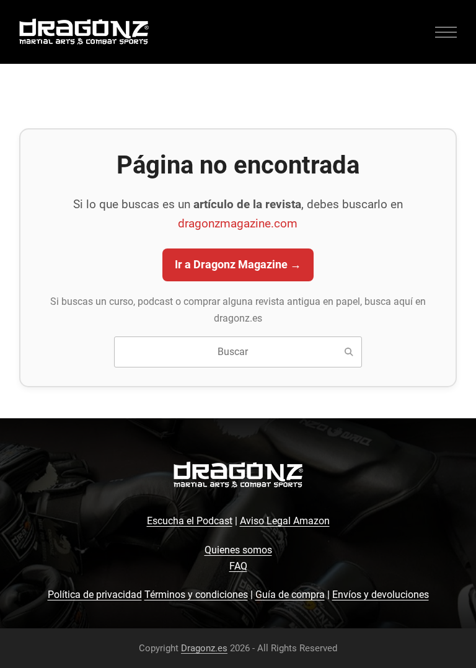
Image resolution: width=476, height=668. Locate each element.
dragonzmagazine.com (238, 223)
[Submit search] (349, 352)
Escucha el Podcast (189, 521)
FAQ (238, 566)
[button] (446, 32)
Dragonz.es (204, 648)
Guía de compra (290, 594)
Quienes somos (238, 550)
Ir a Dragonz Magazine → (238, 264)
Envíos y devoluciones (380, 594)
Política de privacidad (95, 594)
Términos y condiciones (196, 594)
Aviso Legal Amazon (285, 521)
